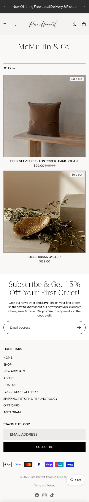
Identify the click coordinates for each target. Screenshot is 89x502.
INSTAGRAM (12, 412)
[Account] (74, 24)
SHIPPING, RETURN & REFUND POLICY (30, 399)
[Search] (14, 24)
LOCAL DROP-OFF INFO (20, 392)
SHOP (7, 364)
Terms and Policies (44, 485)
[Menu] (5, 24)
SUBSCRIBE (44, 447)
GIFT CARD (11, 405)
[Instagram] (44, 495)
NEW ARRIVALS (14, 371)
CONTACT (10, 385)
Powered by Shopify (57, 477)
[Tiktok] (52, 495)
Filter (11, 68)
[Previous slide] (5, 6)
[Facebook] (37, 495)
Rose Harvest (37, 477)
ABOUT (8, 378)
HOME (8, 358)
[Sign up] (79, 327)
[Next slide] (84, 6)
